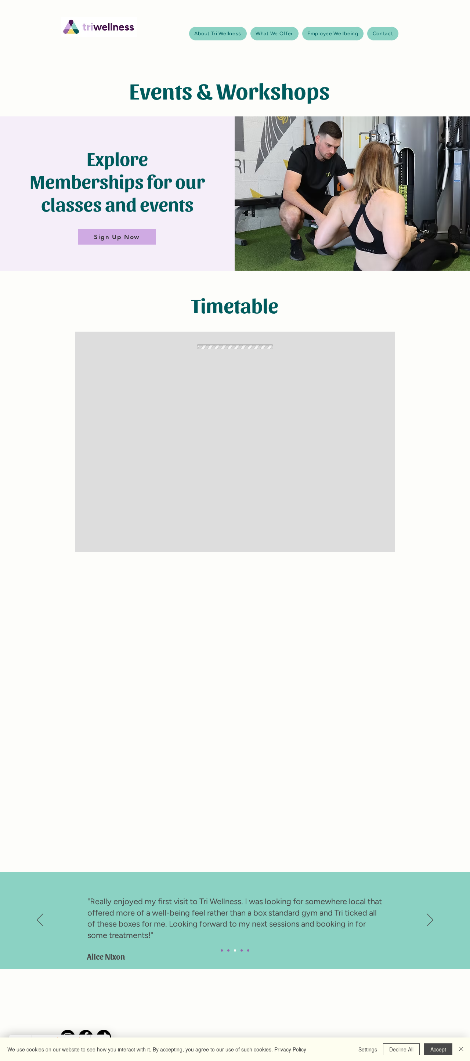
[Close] (461, 1049)
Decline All (401, 1049)
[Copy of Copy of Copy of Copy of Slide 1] (248, 950)
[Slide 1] (222, 950)
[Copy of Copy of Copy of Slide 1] (242, 950)
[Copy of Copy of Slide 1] (235, 950)
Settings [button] (367, 1049)
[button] (218, 33)
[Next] (430, 920)
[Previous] (40, 920)
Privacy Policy (290, 1049)
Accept (438, 1049)
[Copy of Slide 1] (228, 950)
